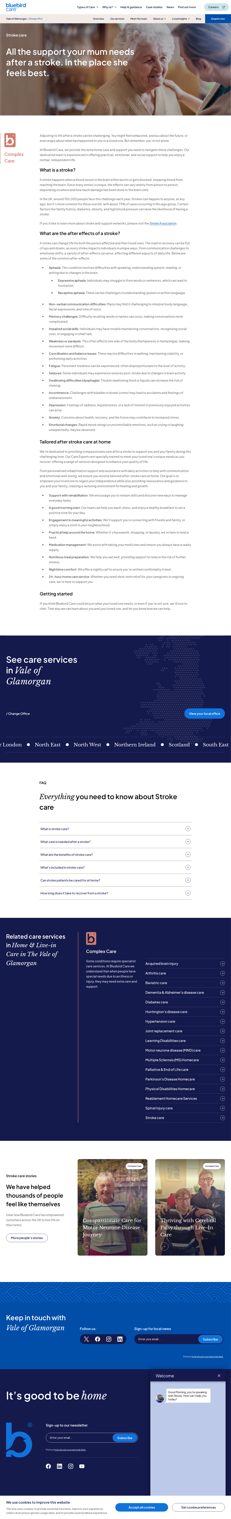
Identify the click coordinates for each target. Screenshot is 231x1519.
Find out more (187, 7)
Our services (117, 18)
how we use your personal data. (207, 1356)
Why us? (107, 7)
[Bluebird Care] (16, 10)
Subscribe (210, 1339)
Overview (98, 18)
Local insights (179, 18)
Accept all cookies (142, 1507)
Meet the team (138, 18)
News (170, 7)
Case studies (154, 7)
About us (158, 18)
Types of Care (86, 7)
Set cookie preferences (198, 1507)
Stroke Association (162, 223)
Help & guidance (131, 7)
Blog (198, 18)
